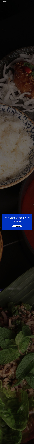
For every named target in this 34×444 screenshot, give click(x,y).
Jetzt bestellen (17, 226)
